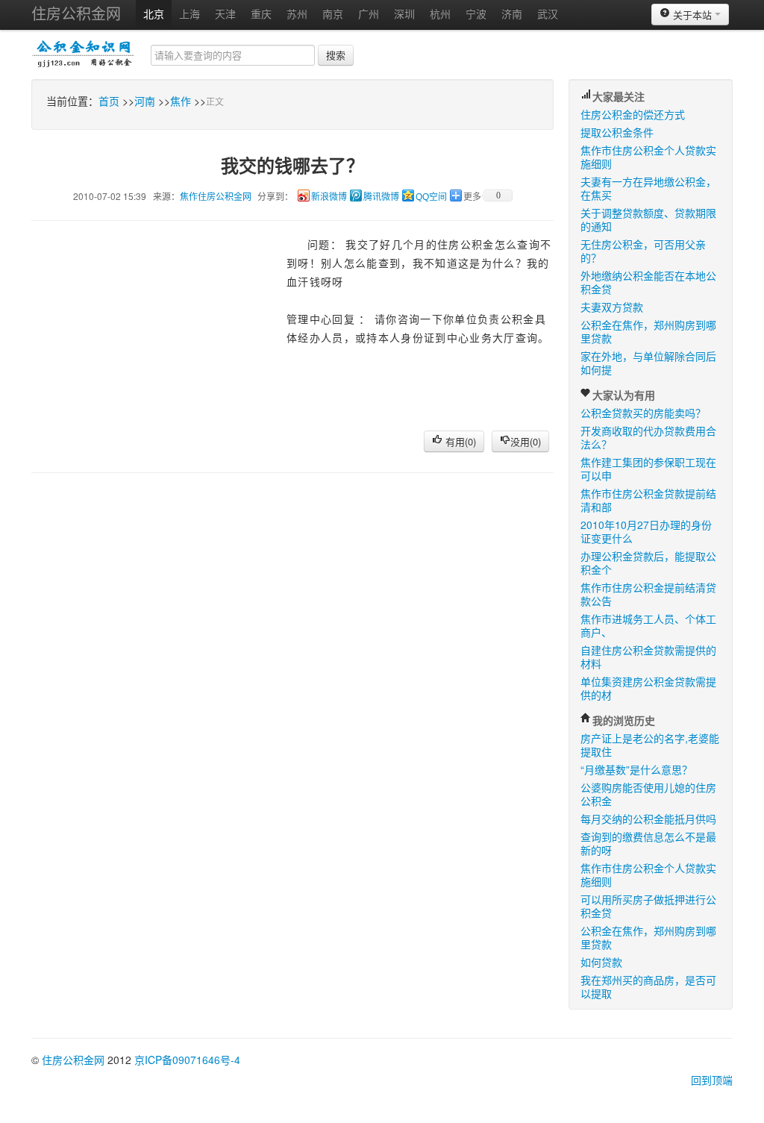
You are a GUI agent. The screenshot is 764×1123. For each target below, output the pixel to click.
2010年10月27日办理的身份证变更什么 (646, 531)
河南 (144, 100)
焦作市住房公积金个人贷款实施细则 (648, 157)
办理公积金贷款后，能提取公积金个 (648, 562)
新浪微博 (329, 197)
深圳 (404, 13)
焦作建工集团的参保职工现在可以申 (648, 468)
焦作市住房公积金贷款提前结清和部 (648, 500)
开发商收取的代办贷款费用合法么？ (648, 437)
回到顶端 (712, 1079)
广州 (368, 13)
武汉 (547, 13)
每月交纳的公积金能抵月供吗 (648, 818)
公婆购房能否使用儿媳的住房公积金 (648, 794)
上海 (189, 13)
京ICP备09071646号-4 (187, 1059)
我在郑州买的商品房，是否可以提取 (648, 986)
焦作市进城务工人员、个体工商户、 (648, 625)
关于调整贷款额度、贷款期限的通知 (648, 219)
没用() (525, 441)
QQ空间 (431, 197)
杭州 (440, 13)
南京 (332, 13)
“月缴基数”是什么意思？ (636, 769)
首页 (108, 100)
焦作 (180, 100)
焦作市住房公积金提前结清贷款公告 (648, 594)
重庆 (261, 13)
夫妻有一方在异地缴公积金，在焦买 (648, 188)
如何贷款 (601, 961)
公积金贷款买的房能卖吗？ (643, 412)
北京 (153, 13)
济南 (511, 13)
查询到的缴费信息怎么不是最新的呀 (648, 843)
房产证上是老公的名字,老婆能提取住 (649, 745)
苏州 (296, 13)
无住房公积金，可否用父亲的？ (643, 251)
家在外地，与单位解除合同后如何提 (648, 362)
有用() (459, 441)
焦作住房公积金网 (215, 196)
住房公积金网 (76, 13)
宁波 (476, 13)
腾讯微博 (381, 197)
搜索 (335, 55)
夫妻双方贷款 (611, 306)
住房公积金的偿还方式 (632, 114)
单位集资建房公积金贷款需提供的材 (648, 688)
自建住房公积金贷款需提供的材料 (648, 656)
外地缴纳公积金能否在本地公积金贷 (648, 282)
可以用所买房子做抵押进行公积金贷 (648, 906)
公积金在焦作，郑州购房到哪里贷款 (648, 331)
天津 (225, 13)
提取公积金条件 (617, 132)
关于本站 (692, 14)
